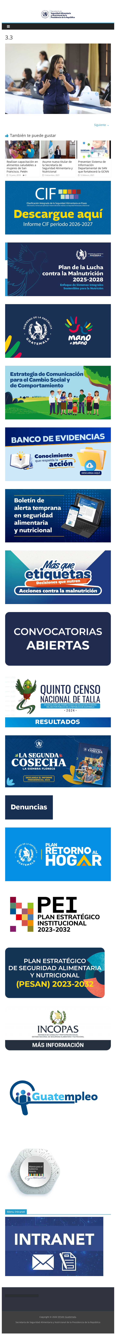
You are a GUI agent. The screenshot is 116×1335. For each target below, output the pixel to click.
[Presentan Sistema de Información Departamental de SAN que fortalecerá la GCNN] (94, 142)
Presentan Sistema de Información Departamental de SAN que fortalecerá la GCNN (93, 166)
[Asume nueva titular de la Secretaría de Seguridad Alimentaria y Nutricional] (58, 142)
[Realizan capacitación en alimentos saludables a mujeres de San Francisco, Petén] (22, 142)
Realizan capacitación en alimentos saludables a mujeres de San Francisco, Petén (22, 166)
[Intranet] (54, 1218)
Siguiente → (101, 125)
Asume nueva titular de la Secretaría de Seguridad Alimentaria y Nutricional (57, 166)
